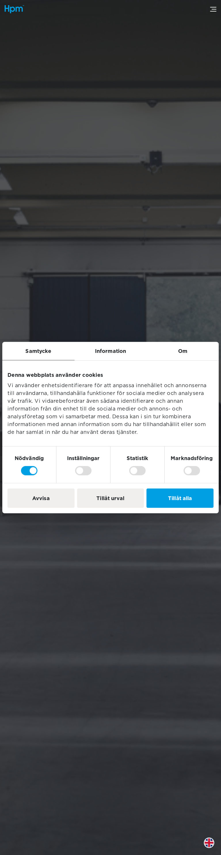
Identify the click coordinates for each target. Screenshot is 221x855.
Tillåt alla (180, 498)
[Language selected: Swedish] (213, 847)
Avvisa (41, 498)
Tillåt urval (110, 498)
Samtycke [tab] (38, 351)
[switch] (83, 470)
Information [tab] (110, 351)
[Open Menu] (213, 9)
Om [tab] (182, 351)
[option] (213, 847)
